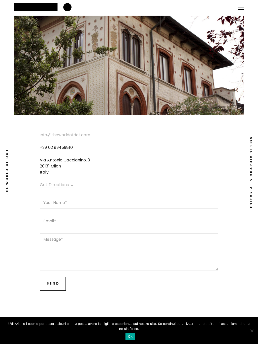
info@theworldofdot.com (65, 135)
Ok (130, 336)
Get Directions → (57, 185)
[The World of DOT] (44, 8)
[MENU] (241, 6)
